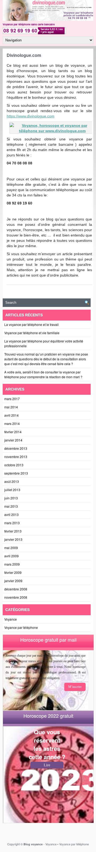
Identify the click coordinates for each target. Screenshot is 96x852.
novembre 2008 (15, 597)
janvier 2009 (13, 580)
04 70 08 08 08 (77, 18)
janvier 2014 (13, 440)
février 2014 (13, 431)
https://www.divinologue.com (30, 116)
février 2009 (13, 572)
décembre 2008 (15, 589)
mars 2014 (12, 423)
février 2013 (13, 531)
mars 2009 (12, 564)
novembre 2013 (15, 456)
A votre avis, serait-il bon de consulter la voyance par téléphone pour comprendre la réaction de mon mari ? (43, 374)
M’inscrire (75, 687)
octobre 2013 (13, 465)
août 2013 (11, 481)
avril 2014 (11, 415)
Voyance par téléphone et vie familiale (31, 332)
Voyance (10, 619)
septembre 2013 (16, 473)
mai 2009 (11, 547)
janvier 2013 (13, 539)
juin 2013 (11, 498)
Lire (47, 765)
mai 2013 (11, 506)
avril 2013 (11, 514)
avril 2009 (11, 556)
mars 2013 (12, 522)
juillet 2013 (12, 489)
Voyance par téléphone (21, 627)
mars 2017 (12, 398)
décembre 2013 (15, 448)
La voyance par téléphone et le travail (31, 324)
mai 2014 (11, 407)
